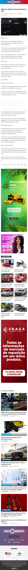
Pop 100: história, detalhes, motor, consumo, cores (19, 270)
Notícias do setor (12, 13)
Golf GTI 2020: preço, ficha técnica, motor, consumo (6, 299)
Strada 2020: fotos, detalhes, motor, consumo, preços (20, 299)
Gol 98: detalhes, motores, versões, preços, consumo (19, 285)
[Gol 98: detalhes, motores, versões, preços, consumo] (20, 278)
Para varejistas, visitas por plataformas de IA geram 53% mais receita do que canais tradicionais (13, 488)
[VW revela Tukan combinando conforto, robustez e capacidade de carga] (14, 452)
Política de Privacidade (17, 566)
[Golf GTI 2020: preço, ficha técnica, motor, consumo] (7, 292)
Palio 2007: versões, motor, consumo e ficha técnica (19, 314)
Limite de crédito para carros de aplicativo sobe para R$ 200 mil (14, 521)
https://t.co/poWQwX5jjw (6, 106)
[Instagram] (15, 536)
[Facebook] (2, 15)
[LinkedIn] (6, 15)
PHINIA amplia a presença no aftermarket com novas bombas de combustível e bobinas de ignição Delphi (13, 413)
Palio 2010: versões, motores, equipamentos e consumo (7, 285)
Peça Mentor (5, 415)
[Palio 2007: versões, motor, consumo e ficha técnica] (20, 307)
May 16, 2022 (16, 109)
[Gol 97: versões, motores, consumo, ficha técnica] (7, 263)
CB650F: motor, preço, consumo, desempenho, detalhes (5, 315)
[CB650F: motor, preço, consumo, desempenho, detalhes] (7, 307)
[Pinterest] (12, 536)
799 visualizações (19, 13)
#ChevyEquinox (8, 104)
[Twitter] (3, 15)
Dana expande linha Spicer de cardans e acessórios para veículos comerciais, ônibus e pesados (13, 514)
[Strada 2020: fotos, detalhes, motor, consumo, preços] (20, 292)
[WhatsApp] (5, 15)
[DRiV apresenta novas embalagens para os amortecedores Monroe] (14, 427)
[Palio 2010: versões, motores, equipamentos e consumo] (7, 278)
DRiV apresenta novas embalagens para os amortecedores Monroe (11, 438)
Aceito (14, 568)
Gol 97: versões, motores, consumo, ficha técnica (6, 270)
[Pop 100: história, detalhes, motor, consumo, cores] (20, 263)
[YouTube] (18, 536)
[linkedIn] (22, 164)
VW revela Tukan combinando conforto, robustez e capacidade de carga (13, 463)
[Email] (25, 164)
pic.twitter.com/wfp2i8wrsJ (19, 106)
